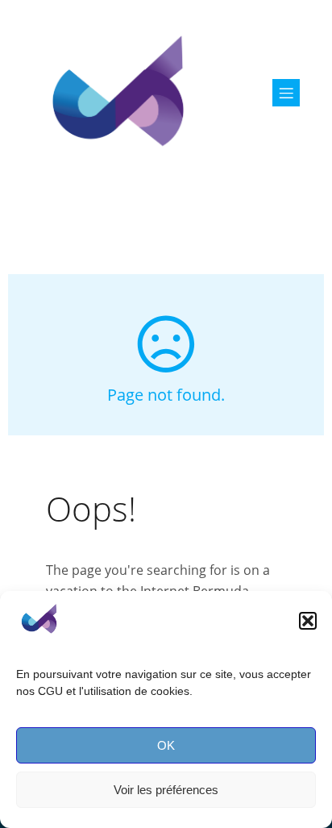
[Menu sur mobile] (286, 92)
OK (166, 745)
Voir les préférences (166, 790)
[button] (308, 621)
